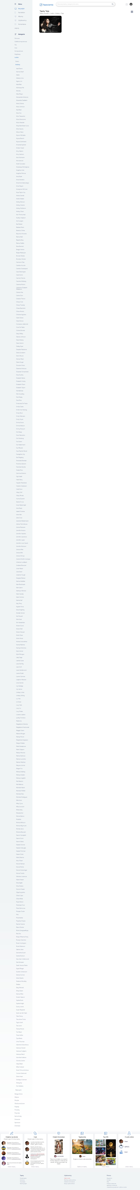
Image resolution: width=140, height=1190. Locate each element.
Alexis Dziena (20, 103)
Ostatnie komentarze (69, 1182)
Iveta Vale (19, 514)
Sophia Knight (20, 1003)
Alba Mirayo (19, 94)
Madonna (19, 721)
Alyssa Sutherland (21, 141)
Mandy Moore (20, 737)
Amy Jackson (20, 154)
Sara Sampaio (20, 962)
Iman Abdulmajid (21, 505)
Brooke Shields (20, 256)
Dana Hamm (20, 343)
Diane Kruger (20, 362)
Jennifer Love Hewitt (22, 543)
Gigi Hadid (19, 476)
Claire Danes (19, 318)
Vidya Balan (19, 1064)
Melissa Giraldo (20, 775)
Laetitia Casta (20, 660)
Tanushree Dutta (21, 1019)
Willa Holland (20, 1067)
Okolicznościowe (20, 1103)
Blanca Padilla (20, 243)
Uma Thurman (20, 1041)
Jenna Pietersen (20, 527)
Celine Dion (19, 295)
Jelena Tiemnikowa (21, 524)
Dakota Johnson (21, 337)
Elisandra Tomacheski (22, 371)
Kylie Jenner (19, 651)
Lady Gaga (19, 657)
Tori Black (19, 1032)
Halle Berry (19, 479)
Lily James (19, 689)
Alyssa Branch (20, 138)
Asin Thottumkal (20, 214)
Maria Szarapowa (21, 746)
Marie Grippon (20, 749)
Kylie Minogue (20, 654)
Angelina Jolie (20, 170)
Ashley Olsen (20, 211)
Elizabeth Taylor (20, 387)
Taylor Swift (19, 1022)
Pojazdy (17, 1106)
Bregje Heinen (20, 249)
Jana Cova (19, 518)
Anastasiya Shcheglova (22, 167)
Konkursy (22, 1180)
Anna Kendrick (20, 179)
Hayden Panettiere (21, 483)
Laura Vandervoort (21, 670)
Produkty (17, 1110)
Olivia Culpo (19, 895)
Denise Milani (20, 359)
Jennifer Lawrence (21, 537)
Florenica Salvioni (21, 464)
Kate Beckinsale (20, 584)
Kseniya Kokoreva (21, 648)
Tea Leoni (19, 1025)
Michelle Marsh (20, 787)
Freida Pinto (19, 470)
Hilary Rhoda (19, 495)
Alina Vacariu (19, 129)
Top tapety (22, 1182)
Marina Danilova (20, 756)
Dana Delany (20, 340)
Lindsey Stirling (20, 695)
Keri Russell (19, 616)
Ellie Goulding (20, 394)
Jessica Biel (19, 552)
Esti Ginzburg (20, 438)
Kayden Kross (20, 606)
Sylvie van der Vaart (21, 1013)
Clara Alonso (19, 321)
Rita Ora (18, 933)
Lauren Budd (19, 673)
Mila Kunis (19, 800)
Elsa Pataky (19, 397)
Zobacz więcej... (12, 1166)
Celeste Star (19, 292)
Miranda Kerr (19, 813)
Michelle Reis (20, 794)
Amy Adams (19, 151)
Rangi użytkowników (69, 1183)
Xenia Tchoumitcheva (22, 1070)
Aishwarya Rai (20, 87)
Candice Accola (20, 265)
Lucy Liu (18, 708)
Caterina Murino (20, 284)
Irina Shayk (19, 508)
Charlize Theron (20, 298)
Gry (16, 45)
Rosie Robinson (20, 946)
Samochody (18, 1116)
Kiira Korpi (19, 619)
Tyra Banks (19, 1038)
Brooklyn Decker (21, 259)
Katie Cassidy (20, 594)
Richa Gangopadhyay (22, 930)
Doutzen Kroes (20, 365)
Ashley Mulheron (21, 208)
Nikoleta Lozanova (21, 876)
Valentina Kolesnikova (22, 1045)
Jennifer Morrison (21, 546)
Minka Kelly (19, 810)
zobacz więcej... (129, 1166)
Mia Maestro (19, 781)
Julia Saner (19, 571)
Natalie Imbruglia (21, 848)
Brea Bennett (20, 246)
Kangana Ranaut (20, 578)
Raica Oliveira (20, 927)
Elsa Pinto (19, 400)
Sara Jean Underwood (22, 959)
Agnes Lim (19, 81)
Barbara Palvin (20, 227)
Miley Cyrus (19, 803)
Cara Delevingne (21, 272)
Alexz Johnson (20, 106)
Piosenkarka (19, 918)
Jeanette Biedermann (22, 521)
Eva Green (19, 441)
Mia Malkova (19, 784)
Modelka (18, 819)
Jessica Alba (19, 549)
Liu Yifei (18, 698)
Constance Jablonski (22, 324)
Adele (18, 75)
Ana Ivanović (19, 160)
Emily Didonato (20, 416)
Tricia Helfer (19, 1035)
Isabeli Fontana (20, 511)
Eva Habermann (20, 445)
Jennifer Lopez (20, 540)
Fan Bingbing (19, 457)
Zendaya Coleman (21, 1079)
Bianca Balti (19, 237)
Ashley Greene (20, 205)
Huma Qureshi (20, 498)
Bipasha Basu (20, 240)
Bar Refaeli (19, 224)
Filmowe (17, 38)
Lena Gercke (19, 683)
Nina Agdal (19, 883)
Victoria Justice (20, 1060)
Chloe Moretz (20, 311)
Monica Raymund (21, 825)
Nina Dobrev (19, 886)
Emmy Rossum (20, 429)
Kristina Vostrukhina (21, 641)
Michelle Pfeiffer (20, 791)
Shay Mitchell (20, 987)
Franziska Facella (21, 467)
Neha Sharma (20, 857)
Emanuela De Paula (21, 403)
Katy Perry (19, 603)
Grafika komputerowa (21, 41)
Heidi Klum (19, 489)
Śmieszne (17, 1119)
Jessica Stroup (20, 556)
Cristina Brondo (20, 330)
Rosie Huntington (21, 943)
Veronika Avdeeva (21, 1057)
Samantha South (21, 952)
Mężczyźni (18, 1090)
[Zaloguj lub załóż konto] (131, 4)
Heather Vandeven (21, 486)
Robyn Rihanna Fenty (22, 937)
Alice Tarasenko (20, 116)
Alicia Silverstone (21, 119)
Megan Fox (19, 768)
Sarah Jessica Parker (22, 965)
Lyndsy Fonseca (20, 718)
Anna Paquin (19, 186)
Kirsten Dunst (20, 625)
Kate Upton (19, 587)
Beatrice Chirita (20, 230)
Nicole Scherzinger (21, 870)
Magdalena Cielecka (22, 724)
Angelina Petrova (21, 173)
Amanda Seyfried (21, 145)
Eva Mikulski (19, 448)
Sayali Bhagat (20, 968)
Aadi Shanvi (19, 68)
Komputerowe (19, 51)
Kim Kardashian (20, 622)
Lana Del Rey (20, 664)
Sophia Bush (19, 1000)
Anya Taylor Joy (20, 192)
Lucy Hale (19, 705)
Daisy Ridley (19, 333)
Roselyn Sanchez (21, 940)
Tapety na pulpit (44, 13)
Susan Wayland (20, 1010)
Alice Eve (18, 113)
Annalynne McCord (21, 189)
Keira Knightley (20, 610)
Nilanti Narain (20, 879)
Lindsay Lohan (20, 692)
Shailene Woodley (21, 981)
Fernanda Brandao (21, 460)
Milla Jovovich (20, 806)
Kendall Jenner (20, 613)
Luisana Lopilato (20, 714)
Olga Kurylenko (20, 892)
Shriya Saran (19, 991)
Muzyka (17, 1100)
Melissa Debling (20, 771)
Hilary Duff (19, 492)
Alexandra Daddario (21, 100)
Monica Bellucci (20, 822)
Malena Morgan (20, 733)
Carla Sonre (19, 275)
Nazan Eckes (19, 854)
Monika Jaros (20, 829)
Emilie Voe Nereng (21, 410)
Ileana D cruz (20, 502)
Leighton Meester (21, 679)
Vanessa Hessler (20, 1048)
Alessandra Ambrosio (22, 97)
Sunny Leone (20, 1006)
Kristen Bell (19, 629)
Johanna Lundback (21, 562)
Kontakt (109, 1180)
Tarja (62, 13)
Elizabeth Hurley (21, 381)
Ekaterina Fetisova (21, 368)
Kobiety (17, 64)
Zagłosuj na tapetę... (82, 1166)
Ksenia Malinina (20, 645)
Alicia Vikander (20, 122)
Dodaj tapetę (23, 1178)
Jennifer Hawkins (21, 533)
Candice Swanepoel (22, 268)
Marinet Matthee (20, 762)
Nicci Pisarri (19, 860)
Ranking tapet (23, 1183)
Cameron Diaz (20, 262)
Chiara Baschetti (20, 308)
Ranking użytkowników (70, 1180)
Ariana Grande (20, 195)
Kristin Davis (19, 635)
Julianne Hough (20, 575)
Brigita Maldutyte (21, 252)
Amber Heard (20, 148)
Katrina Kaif (19, 600)
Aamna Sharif (20, 72)
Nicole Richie (20, 867)
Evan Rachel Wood (21, 451)
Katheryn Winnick (21, 591)
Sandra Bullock (20, 956)
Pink (17, 914)
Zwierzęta (17, 1126)
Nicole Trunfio (20, 873)
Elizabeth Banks (20, 378)
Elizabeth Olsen (20, 384)
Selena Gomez (20, 975)
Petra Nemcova (20, 908)
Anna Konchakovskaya (22, 183)
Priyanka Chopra (20, 921)
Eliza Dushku (19, 375)
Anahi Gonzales (20, 164)
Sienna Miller (19, 994)
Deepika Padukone (21, 349)
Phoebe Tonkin (20, 911)
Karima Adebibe (20, 581)
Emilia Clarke (19, 406)
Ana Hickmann (20, 157)
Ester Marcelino (20, 435)
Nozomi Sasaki (20, 889)
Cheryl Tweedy (20, 305)
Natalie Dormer (20, 845)
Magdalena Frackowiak (22, 727)
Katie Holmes (20, 597)
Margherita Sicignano (22, 740)
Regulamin (109, 1178)
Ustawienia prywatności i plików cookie (117, 1187)
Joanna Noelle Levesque (23, 559)
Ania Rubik (19, 176)
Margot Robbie (20, 743)
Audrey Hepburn (21, 218)
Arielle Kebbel (20, 199)
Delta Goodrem (20, 352)
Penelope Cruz (20, 905)
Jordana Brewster (21, 565)
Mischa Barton (20, 816)
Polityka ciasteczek (111, 1183)
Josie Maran (19, 568)
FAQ (108, 1182)
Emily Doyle (19, 419)
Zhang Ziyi (19, 1083)
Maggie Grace (20, 730)
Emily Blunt (19, 413)
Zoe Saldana (19, 1086)
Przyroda (17, 1113)
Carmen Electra (20, 278)
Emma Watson (20, 425)
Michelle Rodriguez (21, 797)
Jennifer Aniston (20, 530)
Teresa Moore (20, 1029)
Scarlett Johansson (21, 971)
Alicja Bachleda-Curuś (22, 125)
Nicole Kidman (20, 864)
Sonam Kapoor (20, 997)
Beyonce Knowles (21, 233)
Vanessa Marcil (20, 1054)
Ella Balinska (19, 391)
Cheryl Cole (19, 302)
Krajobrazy (17, 54)
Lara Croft (19, 667)
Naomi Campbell (21, 835)
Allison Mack (19, 132)
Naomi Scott (19, 838)
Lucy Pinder (19, 711)
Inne (16, 48)
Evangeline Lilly (20, 454)
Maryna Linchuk (20, 765)
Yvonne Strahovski (21, 1073)
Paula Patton (19, 902)
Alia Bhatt (19, 110)
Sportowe (17, 1122)
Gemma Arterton (21, 473)
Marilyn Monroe (20, 752)
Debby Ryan (19, 346)
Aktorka (18, 91)
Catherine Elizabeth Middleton (21, 288)
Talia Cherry (19, 1016)
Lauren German (20, 676)
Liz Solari (18, 702)
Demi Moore (19, 356)
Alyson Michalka (20, 135)
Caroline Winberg (21, 281)
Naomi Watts (20, 841)
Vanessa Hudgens (21, 1051)
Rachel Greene (20, 924)
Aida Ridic (19, 84)
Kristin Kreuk (19, 638)
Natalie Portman (20, 851)
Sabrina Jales (19, 949)
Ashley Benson (20, 202)
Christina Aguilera (21, 314)
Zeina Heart (19, 1076)
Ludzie (17, 57)
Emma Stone (20, 422)
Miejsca (17, 1097)
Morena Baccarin (21, 832)
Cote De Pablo (20, 327)
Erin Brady (19, 432)
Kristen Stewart (20, 632)
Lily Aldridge (19, 686)
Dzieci (17, 61)
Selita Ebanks (19, 978)
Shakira (18, 984)
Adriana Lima (19, 78)
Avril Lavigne (19, 221)
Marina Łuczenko (21, 759)
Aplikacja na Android (112, 1185)
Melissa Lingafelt (21, 778)
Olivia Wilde (19, 898)
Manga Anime (18, 1094)
